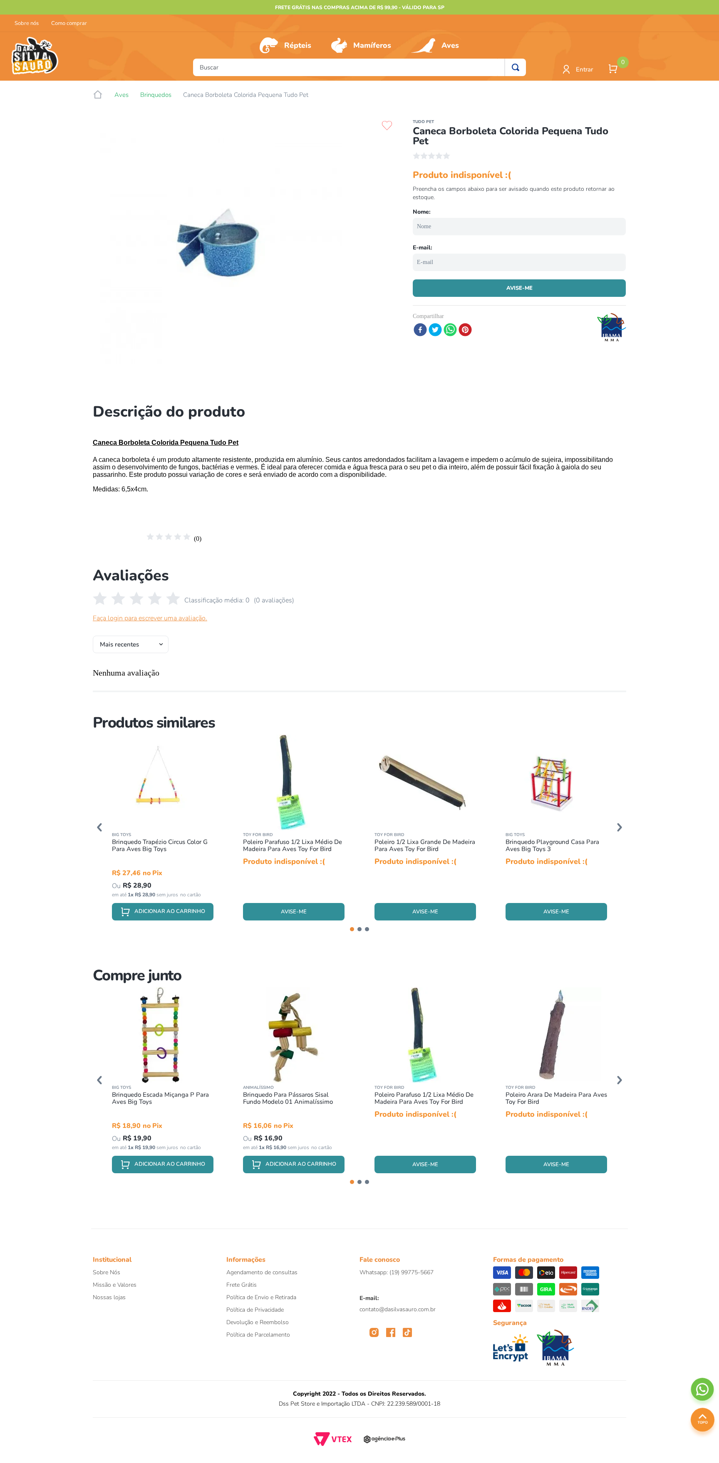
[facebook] (420, 330)
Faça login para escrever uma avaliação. (150, 618)
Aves (450, 45)
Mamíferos (372, 45)
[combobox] (359, 67)
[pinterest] (465, 330)
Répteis (297, 45)
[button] (99, 827)
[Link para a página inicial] (98, 95)
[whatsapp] (450, 330)
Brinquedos (155, 95)
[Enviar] (519, 288)
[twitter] (435, 330)
